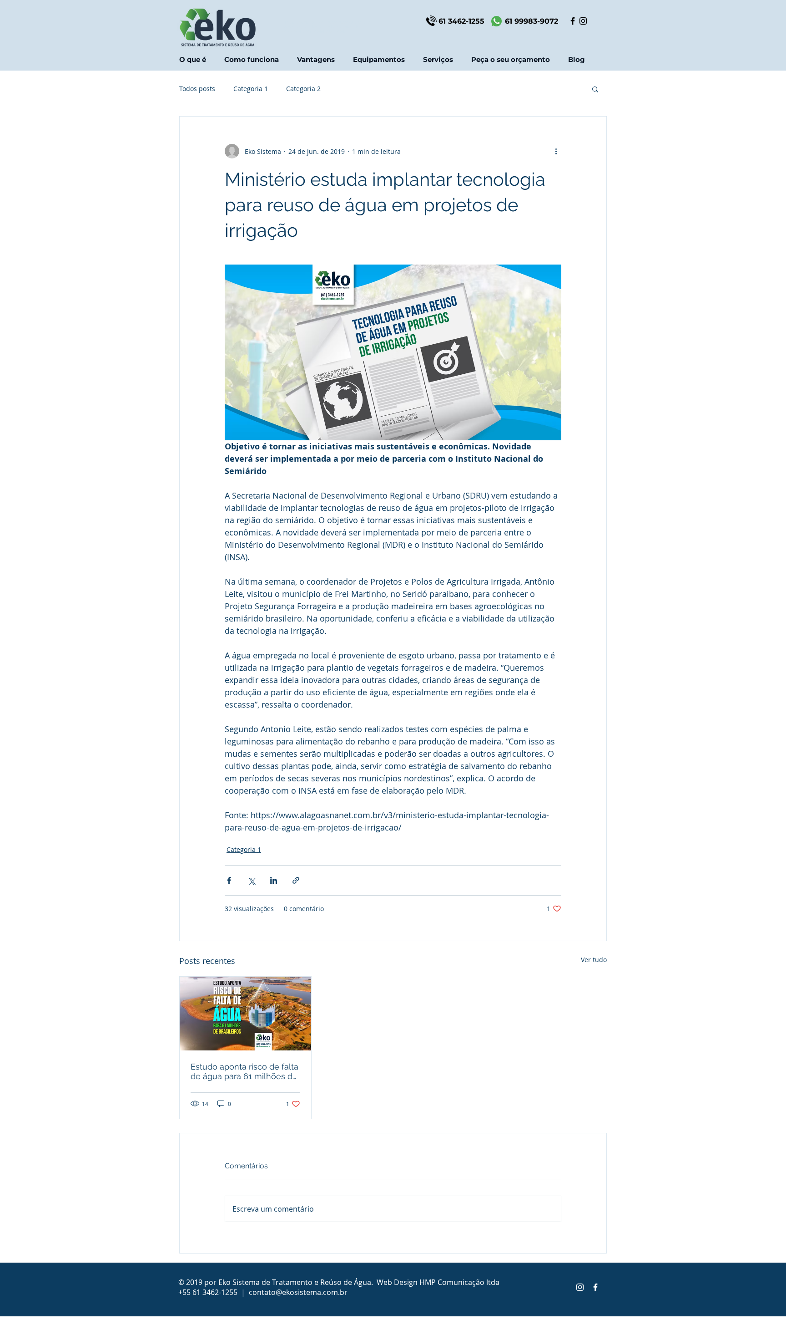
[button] (438, 59)
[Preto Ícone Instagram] (583, 21)
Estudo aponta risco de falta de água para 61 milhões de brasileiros (244, 1071)
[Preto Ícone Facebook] (573, 21)
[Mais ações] (555, 151)
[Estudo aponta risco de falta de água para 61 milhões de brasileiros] (245, 1013)
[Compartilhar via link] (296, 880)
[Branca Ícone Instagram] (580, 1287)
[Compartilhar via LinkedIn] (273, 880)
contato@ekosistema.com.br (298, 1292)
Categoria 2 (303, 88)
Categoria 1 (250, 88)
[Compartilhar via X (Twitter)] (251, 880)
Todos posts (197, 88)
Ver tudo (594, 959)
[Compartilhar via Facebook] (229, 880)
